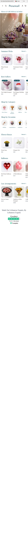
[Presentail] (14, 6)
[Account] (22, 5)
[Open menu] (2, 5)
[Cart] (25, 5)
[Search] (5, 5)
